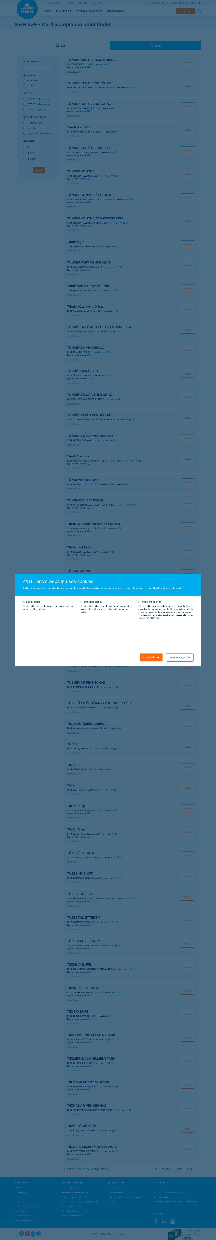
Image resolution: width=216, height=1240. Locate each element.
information (177, 588)
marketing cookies (151, 602)
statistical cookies (93, 602)
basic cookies (33, 602)
